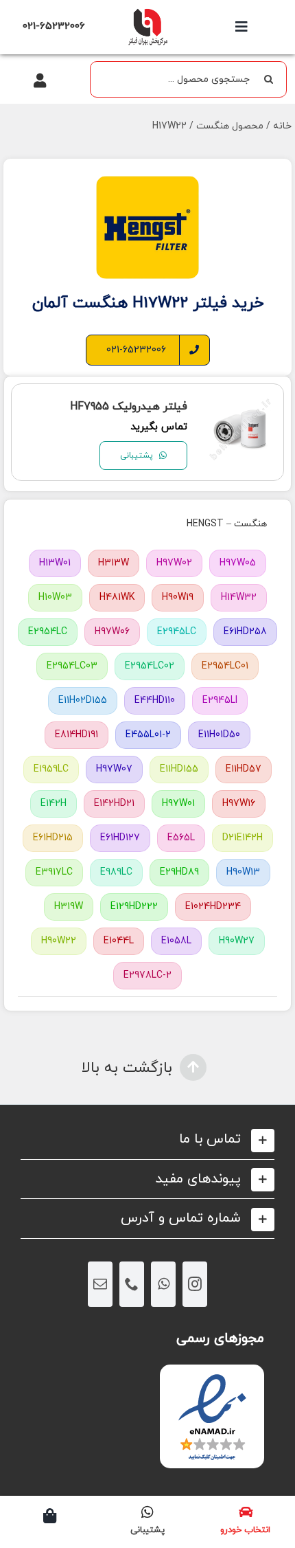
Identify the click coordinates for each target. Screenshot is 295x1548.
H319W (68, 906)
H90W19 (177, 597)
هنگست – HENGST (227, 523)
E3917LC (54, 872)
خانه (282, 126)
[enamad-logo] (212, 1376)
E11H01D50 (219, 734)
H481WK (116, 597)
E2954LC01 (225, 666)
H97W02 (174, 563)
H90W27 (237, 940)
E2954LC (47, 631)
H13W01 (55, 563)
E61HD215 (53, 837)
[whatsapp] (163, 1284)
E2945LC (176, 631)
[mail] (100, 1284)
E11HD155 (179, 769)
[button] (147, 1139)
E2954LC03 (72, 666)
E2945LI (219, 700)
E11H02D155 (82, 700)
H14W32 (239, 597)
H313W (113, 563)
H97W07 (114, 769)
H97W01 (178, 803)
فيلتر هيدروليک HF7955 (128, 406)
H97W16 (238, 803)
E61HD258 (245, 631)
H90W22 (58, 940)
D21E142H (242, 837)
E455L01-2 (148, 734)
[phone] (131, 1284)
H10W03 (55, 597)
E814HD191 (76, 734)
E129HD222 (134, 906)
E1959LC (51, 769)
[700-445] (147, 12)
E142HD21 (114, 803)
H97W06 (112, 631)
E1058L (176, 940)
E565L (181, 837)
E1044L (119, 940)
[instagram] (194, 1284)
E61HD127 (120, 837)
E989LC (116, 872)
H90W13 (243, 872)
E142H (53, 803)
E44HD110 (154, 700)
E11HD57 (243, 769)
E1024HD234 (213, 906)
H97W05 (238, 563)
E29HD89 (179, 872)
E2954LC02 (149, 666)
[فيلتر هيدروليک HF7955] (240, 405)
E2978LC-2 (147, 975)
